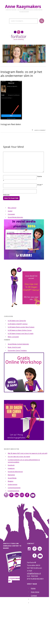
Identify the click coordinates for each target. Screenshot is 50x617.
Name (39, 176)
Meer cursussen (13, 337)
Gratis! (10, 211)
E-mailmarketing (13, 491)
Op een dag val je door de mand (19, 456)
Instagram (11, 468)
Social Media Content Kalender (18, 344)
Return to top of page (23, 613)
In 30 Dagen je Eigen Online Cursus (20, 330)
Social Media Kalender (15, 217)
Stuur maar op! (14, 579)
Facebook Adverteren (15, 471)
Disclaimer (35, 599)
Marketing (11, 475)
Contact (34, 595)
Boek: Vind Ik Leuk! (14, 347)
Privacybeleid (36, 603)
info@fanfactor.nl (34, 573)
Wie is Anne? (12, 208)
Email (39, 185)
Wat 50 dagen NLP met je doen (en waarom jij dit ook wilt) (27, 453)
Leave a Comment (40, 130)
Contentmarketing (14, 488)
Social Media (12, 478)
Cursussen (11, 214)
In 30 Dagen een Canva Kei (17, 320)
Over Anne (35, 592)
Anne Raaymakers (24, 6)
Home (33, 588)
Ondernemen (12, 484)
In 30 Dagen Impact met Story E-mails (20, 333)
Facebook (11, 465)
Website (6, 195)
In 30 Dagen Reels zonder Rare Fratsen (21, 327)
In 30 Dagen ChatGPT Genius (17, 324)
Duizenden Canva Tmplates (17, 350)
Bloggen (10, 481)
